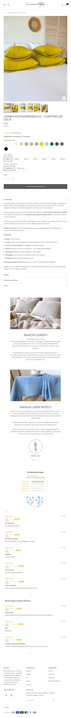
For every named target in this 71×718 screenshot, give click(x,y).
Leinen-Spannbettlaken (38, 228)
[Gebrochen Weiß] (11, 144)
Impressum (29, 684)
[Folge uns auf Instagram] (11, 695)
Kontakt (28, 681)
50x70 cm (26, 159)
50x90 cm (44, 159)
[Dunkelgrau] (62, 144)
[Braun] (57, 144)
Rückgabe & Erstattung (11, 280)
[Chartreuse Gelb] (41, 144)
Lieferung (28, 671)
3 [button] (36, 595)
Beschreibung (8, 199)
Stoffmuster (18, 269)
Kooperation (52, 677)
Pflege (6, 285)
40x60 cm (7, 159)
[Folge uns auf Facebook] (6, 695)
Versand (6, 275)
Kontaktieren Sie (27, 262)
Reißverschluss (21, 168)
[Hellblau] (46, 144)
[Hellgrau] (16, 144)
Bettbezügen (56, 228)
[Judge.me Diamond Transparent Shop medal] (39, 500)
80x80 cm (63, 159)
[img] (9, 516)
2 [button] (33, 595)
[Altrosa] (31, 144)
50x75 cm (35, 159)
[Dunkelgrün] (51, 144)
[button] (8, 133)
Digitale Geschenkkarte (54, 681)
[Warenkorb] (66, 5)
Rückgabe (28, 674)
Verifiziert (34, 506)
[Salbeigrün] (36, 144)
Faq (27, 677)
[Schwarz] (6, 149)
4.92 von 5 (40, 475)
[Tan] (26, 144)
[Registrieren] (53, 700)
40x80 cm (17, 159)
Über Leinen (51, 674)
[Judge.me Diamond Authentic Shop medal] (30, 500)
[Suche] (8, 4)
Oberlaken (47, 228)
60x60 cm (53, 159)
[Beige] (21, 144)
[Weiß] (6, 144)
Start (5, 12)
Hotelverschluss (9, 168)
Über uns (51, 671)
